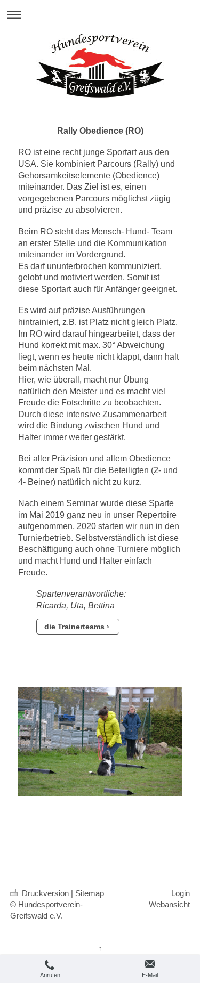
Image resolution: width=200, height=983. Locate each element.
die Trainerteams (74, 626)
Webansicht (169, 904)
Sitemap (89, 893)
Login (180, 893)
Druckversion (45, 893)
